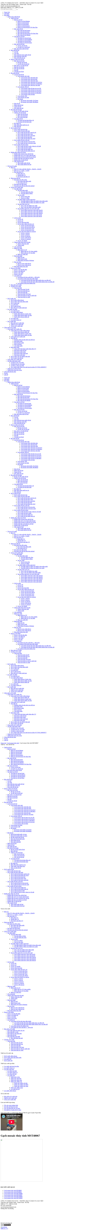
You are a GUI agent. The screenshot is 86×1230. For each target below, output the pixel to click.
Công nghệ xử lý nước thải (14, 359)
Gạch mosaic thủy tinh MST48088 (13, 1193)
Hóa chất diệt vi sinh (12, 1032)
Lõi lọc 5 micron (25, 234)
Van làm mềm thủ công (27, 192)
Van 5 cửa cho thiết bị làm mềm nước (31, 207)
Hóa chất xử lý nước (16, 285)
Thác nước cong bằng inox (18, 866)
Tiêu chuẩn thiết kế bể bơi (24, 164)
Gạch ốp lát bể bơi (19, 74)
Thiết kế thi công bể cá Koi (14, 370)
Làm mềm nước (18, 345)
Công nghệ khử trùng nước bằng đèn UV (25, 349)
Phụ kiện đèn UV (18, 172)
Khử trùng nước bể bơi (20, 350)
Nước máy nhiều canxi (17, 1087)
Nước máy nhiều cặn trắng (21, 1084)
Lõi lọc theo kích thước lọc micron (26, 231)
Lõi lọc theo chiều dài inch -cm (25, 224)
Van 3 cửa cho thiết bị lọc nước (29, 205)
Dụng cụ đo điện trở (19, 271)
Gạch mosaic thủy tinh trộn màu (29, 80)
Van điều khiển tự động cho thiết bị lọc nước (32, 202)
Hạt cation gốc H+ (22, 182)
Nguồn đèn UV (21, 175)
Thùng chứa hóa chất (23, 243)
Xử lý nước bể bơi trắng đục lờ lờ (26, 138)
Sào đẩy (16, 70)
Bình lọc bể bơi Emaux (23, 26)
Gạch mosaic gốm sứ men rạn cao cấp (31, 88)
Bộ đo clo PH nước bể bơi (21, 111)
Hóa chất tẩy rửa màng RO (14, 1033)
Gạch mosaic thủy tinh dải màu (29, 79)
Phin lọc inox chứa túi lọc (24, 265)
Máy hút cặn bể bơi (19, 44)
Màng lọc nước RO (22, 254)
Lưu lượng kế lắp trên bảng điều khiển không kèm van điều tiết (37, 282)
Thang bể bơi (17, 106)
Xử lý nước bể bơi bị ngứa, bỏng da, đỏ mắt (29, 146)
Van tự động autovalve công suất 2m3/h (31, 214)
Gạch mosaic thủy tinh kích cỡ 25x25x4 (31, 82)
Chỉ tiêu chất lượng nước (14, 361)
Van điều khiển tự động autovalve (26, 199)
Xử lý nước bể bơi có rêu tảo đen (26, 141)
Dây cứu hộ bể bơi (22, 117)
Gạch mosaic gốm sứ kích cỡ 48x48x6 (31, 93)
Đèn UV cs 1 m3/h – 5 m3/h (21, 170)
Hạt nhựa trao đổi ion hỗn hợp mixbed (24, 186)
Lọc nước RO (14, 304)
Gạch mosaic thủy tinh (23, 76)
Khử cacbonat (18, 344)
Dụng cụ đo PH (18, 274)
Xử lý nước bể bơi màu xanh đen (26, 135)
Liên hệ (6, 374)
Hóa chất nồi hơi (11, 1035)
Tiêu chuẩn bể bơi (19, 161)
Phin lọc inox (17, 262)
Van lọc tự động (25, 198)
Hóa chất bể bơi (15, 50)
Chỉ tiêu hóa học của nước (18, 364)
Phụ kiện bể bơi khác (16, 109)
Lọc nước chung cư (16, 320)
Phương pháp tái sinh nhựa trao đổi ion (24, 339)
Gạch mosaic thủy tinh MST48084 (13, 1196)
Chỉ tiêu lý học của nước (17, 362)
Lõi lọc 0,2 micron (26, 239)
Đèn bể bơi (17, 103)
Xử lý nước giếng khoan (17, 300)
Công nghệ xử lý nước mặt (18, 336)
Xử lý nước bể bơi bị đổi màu (22, 131)
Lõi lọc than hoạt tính (23, 222)
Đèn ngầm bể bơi (15, 840)
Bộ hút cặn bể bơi (22, 62)
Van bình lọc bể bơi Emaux (24, 42)
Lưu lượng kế (17, 275)
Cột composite (18, 246)
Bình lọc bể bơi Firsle (23, 23)
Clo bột (16, 51)
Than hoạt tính (18, 288)
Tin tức (6, 373)
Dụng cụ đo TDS (18, 272)
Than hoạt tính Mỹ (22, 292)
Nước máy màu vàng (16, 1080)
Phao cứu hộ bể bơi (22, 114)
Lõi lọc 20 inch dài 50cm (27, 225)
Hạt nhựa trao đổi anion (20, 184)
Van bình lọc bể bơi (19, 36)
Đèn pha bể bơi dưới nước (18, 839)
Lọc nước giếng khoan (17, 312)
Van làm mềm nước (22, 190)
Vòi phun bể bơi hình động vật (25, 120)
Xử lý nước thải (11, 321)
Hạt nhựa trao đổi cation (20, 179)
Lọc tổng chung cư (12, 1072)
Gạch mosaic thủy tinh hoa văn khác (30, 85)
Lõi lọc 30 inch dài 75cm (27, 228)
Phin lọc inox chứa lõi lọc (24, 263)
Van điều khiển (18, 189)
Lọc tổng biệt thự (12, 1074)
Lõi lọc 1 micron (25, 233)
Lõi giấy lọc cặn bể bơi (23, 47)
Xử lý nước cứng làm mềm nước (19, 301)
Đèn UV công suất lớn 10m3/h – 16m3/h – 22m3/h (27, 169)
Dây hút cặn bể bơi (19, 68)
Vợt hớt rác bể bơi (19, 71)
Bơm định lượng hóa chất (21, 266)
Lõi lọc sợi (20, 221)
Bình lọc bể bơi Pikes (23, 24)
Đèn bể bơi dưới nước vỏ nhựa (19, 836)
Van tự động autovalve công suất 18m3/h (32, 213)
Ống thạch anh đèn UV (23, 176)
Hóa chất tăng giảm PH (20, 56)
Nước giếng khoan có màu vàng (22, 314)
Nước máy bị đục (15, 1077)
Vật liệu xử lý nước (16, 286)
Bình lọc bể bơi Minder (23, 21)
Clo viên (16, 53)
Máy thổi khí (17, 126)
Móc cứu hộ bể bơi (22, 115)
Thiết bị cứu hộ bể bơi (20, 112)
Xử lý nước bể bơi (15, 128)
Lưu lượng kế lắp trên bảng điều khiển (27, 278)
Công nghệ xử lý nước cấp (14, 329)
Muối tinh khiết (18, 256)
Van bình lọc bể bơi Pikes (24, 41)
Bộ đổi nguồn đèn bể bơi (17, 837)
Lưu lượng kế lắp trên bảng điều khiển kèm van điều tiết (36, 280)
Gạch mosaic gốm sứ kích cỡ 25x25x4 (31, 91)
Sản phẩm (6, 15)
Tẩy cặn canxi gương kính (11, 1105)
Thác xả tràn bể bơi (16, 868)
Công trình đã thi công (10, 371)
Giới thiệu (6, 13)
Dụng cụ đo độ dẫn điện (20, 269)
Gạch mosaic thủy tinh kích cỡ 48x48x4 (31, 83)
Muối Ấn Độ (20, 257)
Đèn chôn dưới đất (16, 842)
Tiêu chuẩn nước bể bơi (23, 163)
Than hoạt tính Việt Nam (24, 294)
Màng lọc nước (18, 248)
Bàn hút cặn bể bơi (19, 67)
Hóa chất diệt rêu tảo (19, 58)
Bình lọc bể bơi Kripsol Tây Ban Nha (27, 27)
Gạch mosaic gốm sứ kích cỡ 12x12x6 (31, 90)
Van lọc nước (21, 195)
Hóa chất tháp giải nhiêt (13, 1036)
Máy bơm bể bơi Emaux (23, 30)
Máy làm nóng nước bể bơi (21, 48)
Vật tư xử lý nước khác (17, 187)
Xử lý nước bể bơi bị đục (20, 129)
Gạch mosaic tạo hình (23, 97)
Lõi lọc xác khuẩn (22, 240)
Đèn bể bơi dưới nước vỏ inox (19, 834)
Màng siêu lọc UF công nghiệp (29, 251)
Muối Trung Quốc (22, 259)
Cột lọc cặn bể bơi (22, 45)
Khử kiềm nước (18, 341)
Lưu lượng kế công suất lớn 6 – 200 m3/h (28, 277)
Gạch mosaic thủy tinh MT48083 (13, 1190)
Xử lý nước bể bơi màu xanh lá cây (26, 132)
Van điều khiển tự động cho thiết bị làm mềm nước (34, 201)
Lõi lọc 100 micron (26, 237)
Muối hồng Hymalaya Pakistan (25, 260)
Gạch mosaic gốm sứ (23, 87)
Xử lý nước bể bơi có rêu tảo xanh (26, 143)
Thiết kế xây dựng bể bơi (14, 368)
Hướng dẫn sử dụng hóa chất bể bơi (23, 154)
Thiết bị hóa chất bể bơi (13, 16)
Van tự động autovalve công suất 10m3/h (32, 210)
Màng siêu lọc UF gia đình (28, 253)
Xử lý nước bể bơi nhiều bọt (25, 149)
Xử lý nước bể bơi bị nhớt (24, 147)
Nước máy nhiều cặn (16, 1081)
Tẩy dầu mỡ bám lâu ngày (11, 1107)
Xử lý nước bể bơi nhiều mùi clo (26, 150)
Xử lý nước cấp (11, 298)
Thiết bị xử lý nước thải (17, 324)
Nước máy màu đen (16, 1078)
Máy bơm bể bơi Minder (23, 35)
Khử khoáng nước (19, 342)
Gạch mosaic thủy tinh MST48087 (13, 1195)
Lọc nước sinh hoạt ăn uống (11, 1066)
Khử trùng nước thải (19, 355)
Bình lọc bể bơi (18, 19)
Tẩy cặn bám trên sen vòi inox (12, 1108)
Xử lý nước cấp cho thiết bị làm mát (20, 356)
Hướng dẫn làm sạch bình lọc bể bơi (23, 158)
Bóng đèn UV (21, 173)
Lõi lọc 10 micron (25, 236)
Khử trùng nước (15, 347)
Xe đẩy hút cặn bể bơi (23, 64)
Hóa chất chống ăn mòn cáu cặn (15, 1030)
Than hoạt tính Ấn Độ (23, 289)
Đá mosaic (20, 99)
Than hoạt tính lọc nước (23, 297)
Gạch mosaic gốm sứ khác (28, 94)
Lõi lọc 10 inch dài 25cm (27, 230)
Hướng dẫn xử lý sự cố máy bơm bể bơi (24, 155)
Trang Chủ (7, 12)
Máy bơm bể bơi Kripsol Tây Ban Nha (27, 33)
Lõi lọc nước (17, 218)
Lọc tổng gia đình (12, 1071)
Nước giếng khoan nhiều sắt (21, 317)
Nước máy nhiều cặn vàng (21, 1086)
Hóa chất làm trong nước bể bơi (22, 55)
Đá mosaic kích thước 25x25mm (29, 100)
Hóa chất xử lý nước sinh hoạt (19, 307)
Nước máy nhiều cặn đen (20, 1083)
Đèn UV (13, 167)
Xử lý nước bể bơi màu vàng (25, 134)
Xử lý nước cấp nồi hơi (17, 358)
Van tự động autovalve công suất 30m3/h (32, 211)
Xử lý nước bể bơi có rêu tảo (21, 140)
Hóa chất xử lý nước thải (17, 323)
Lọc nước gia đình (12, 309)
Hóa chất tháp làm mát (17, 1038)
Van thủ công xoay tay (23, 204)
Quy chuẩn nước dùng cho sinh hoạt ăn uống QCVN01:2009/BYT (28, 367)
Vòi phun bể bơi (18, 119)
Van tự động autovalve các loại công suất (28, 208)
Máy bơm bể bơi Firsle (23, 32)
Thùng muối (20, 245)
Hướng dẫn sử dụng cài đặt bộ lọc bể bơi (25, 157)
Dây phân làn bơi (18, 108)
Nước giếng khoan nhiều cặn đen (23, 315)
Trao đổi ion (14, 338)
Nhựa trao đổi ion (15, 178)
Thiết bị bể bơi (14, 18)
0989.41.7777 (4, 1228)
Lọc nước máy (14, 318)
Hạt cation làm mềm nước (24, 181)
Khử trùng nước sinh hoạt (21, 353)
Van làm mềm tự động (27, 193)
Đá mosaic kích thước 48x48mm (29, 102)
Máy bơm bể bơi (18, 29)
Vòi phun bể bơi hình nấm (24, 122)
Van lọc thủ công (25, 196)
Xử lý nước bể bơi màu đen (24, 137)
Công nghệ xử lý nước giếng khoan (20, 330)
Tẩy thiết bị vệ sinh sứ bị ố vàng (12, 1110)
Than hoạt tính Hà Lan (23, 291)
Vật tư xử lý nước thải (17, 326)
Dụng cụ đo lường (15, 268)
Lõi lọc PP (20, 219)
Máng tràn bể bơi (18, 105)
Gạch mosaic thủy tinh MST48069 (13, 1198)
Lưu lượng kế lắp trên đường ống (26, 283)
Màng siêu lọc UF (22, 250)
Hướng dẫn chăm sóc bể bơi (18, 152)
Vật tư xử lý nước (12, 166)
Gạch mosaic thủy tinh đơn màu (29, 77)
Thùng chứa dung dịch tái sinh (22, 242)
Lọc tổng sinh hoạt (9, 1069)
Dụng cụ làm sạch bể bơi (17, 59)
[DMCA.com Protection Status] (6, 1225)
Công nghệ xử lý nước (10, 327)
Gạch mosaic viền (22, 96)
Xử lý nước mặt (15, 303)
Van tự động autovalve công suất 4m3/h (31, 216)
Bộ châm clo (17, 123)
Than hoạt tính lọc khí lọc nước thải (26, 295)
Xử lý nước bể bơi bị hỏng (21, 144)
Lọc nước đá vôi (15, 310)
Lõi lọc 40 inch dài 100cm (28, 227)
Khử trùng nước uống (20, 352)
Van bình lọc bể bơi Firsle (24, 38)
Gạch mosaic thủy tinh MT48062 (13, 1192)
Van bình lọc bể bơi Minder (24, 39)
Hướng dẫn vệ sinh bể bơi (21, 160)
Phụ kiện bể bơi (15, 73)
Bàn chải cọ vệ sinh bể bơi (21, 65)
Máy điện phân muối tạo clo (21, 125)
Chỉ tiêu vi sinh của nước (17, 365)
